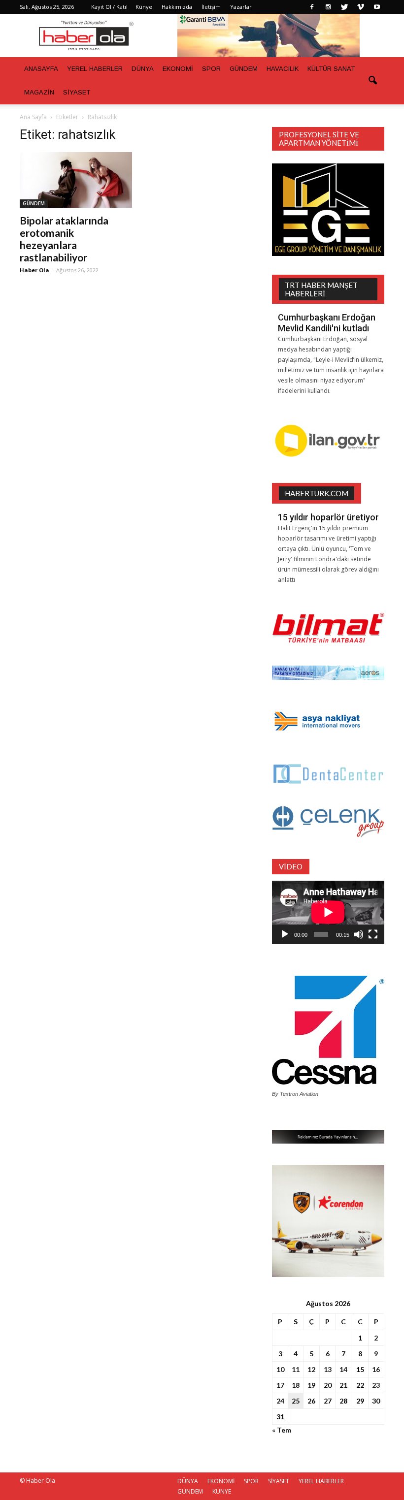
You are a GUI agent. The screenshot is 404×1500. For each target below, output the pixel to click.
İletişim (211, 6)
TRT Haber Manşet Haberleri (321, 289)
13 (328, 1369)
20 (328, 1385)
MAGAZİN (39, 92)
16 (376, 1369)
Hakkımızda (177, 6)
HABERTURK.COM (316, 493)
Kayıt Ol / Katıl (109, 6)
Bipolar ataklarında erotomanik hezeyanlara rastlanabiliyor (64, 238)
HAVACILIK (283, 68)
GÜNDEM (244, 68)
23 (376, 1385)
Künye (143, 6)
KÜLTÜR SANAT (331, 68)
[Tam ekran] (373, 934)
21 (343, 1385)
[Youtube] (377, 7)
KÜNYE (221, 1491)
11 (296, 1369)
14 (343, 1369)
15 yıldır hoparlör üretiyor (328, 517)
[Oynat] (285, 934)
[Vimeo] (360, 7)
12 (311, 1369)
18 (296, 1385)
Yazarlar (241, 6)
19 (311, 1385)
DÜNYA (143, 68)
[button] (372, 81)
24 (280, 1401)
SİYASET (76, 92)
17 (280, 1385)
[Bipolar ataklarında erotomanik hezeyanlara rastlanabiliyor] (76, 180)
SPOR (211, 68)
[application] (328, 912)
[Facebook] (311, 7)
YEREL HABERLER (95, 68)
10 (280, 1369)
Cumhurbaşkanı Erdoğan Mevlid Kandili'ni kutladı (326, 322)
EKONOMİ (178, 68)
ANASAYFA (41, 68)
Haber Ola (34, 270)
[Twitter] (344, 7)
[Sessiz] (359, 934)
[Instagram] (328, 7)
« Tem (281, 1430)
